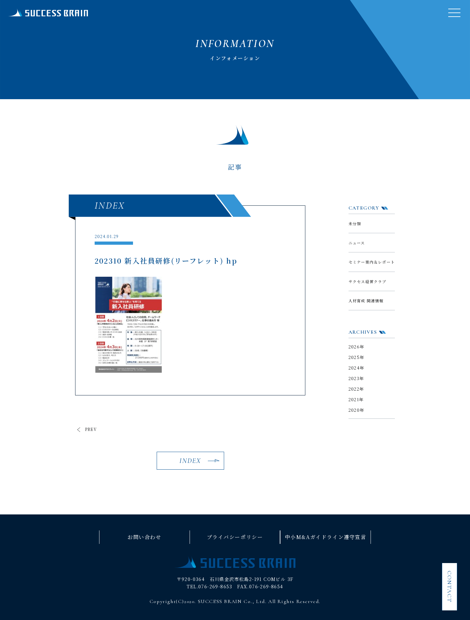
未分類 (355, 223)
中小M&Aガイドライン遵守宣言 (325, 537)
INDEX (190, 461)
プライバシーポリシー (235, 537)
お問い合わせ (144, 537)
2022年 (356, 389)
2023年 (356, 378)
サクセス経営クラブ (368, 281)
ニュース (357, 242)
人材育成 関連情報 (366, 300)
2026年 (356, 347)
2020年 (356, 410)
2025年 (356, 357)
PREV (91, 429)
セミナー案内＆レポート (372, 262)
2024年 (356, 368)
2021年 (356, 399)
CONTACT (449, 587)
